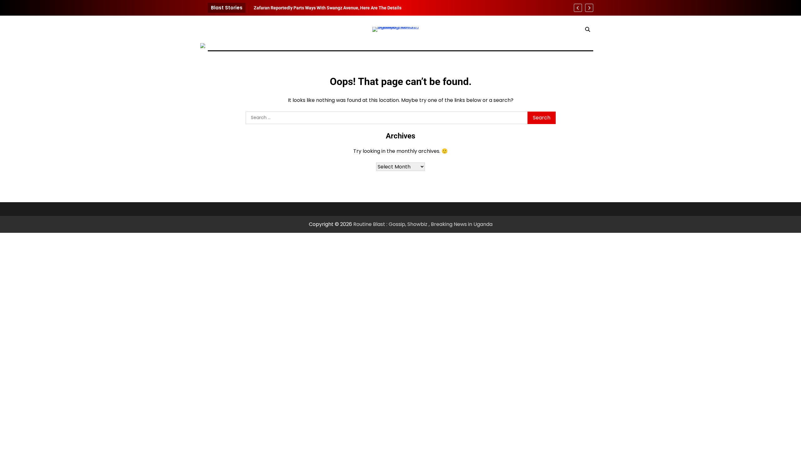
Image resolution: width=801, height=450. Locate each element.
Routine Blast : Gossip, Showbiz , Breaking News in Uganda (422, 224)
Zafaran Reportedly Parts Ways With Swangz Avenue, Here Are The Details (327, 7)
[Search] (587, 29)
